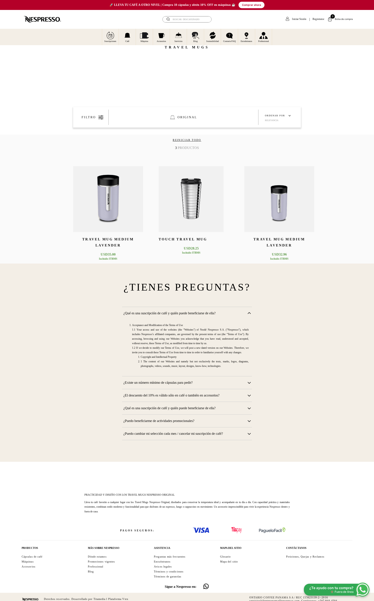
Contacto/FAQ (229, 41)
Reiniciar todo (187, 140)
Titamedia (100, 599)
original (187, 117)
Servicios (178, 41)
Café (127, 41)
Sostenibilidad (212, 41)
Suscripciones (110, 41)
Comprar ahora (251, 4)
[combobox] (187, 19)
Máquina (144, 41)
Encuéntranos (246, 41)
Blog (195, 41)
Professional (263, 41)
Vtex (125, 599)
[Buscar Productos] (205, 19)
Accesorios (161, 41)
